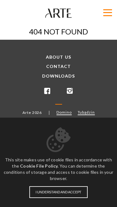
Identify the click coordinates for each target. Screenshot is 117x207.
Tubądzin (86, 112)
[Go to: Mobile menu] (107, 12)
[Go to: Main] (58, 13)
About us (58, 57)
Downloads (58, 76)
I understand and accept (58, 192)
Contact (58, 66)
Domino (63, 112)
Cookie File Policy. (39, 166)
